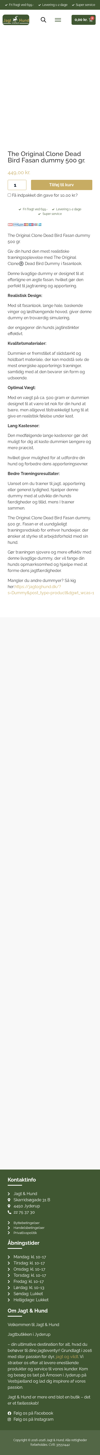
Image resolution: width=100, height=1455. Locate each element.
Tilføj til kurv (61, 184)
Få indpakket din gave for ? (44, 195)
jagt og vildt (67, 1356)
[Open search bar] (41, 20)
